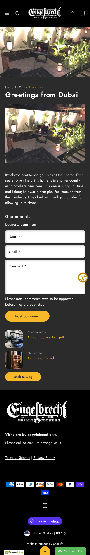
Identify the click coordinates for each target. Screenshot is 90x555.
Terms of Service (17, 457)
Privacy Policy (44, 457)
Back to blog (23, 377)
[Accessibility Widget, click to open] (83, 278)
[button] (7, 13)
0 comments (35, 87)
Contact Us (72, 551)
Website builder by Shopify (45, 543)
